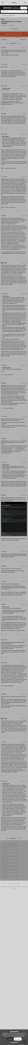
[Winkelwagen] (25, 2)
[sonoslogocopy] (14, 2)
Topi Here (5, 64)
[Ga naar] (2, 11)
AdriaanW (5, 85)
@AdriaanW (5, 253)
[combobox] (14, 11)
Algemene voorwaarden (6, 886)
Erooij (4, 47)
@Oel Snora (3, 441)
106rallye (5, 262)
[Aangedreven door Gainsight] (14, 884)
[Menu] (2, 2)
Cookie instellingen (17, 886)
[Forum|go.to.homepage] (10, 8)
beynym (5, 365)
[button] (1, 8)
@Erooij (2, 179)
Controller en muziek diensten (8, 15)
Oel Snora (5, 416)
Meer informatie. (20, 1036)
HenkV (4, 462)
